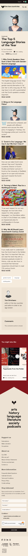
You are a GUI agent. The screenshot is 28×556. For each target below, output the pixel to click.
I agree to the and (11, 517)
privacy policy (6, 518)
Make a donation (6, 443)
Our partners (5, 446)
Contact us (5, 464)
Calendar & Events (7, 475)
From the (13, 369)
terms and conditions (13, 516)
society (14, 423)
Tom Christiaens (7, 49)
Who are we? (5, 457)
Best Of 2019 (13, 54)
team (8, 462)
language (17, 277)
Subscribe (14, 530)
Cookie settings (6, 483)
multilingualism (6, 281)
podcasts (14, 426)
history (14, 413)
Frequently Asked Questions (9, 473)
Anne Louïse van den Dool (9, 375)
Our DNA (4, 455)
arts (14, 409)
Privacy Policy (5, 480)
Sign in (19, 1)
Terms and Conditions (8, 478)
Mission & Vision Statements (9, 459)
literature (14, 420)
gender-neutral (7, 277)
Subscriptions (5, 441)
